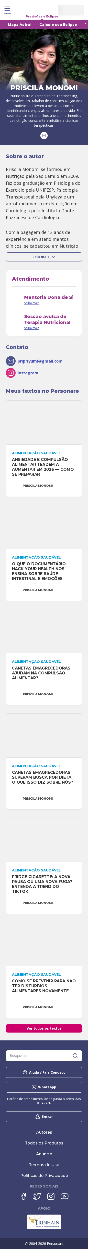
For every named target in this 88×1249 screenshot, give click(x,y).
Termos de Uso (44, 1164)
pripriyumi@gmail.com (40, 361)
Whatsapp (47, 1087)
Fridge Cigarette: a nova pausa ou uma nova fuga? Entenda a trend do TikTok (42, 884)
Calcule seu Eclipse (58, 24)
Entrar (47, 1116)
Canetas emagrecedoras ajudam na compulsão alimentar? (42, 673)
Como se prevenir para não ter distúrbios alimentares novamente (44, 986)
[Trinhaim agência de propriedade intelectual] (44, 1228)
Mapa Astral (20, 24)
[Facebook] (23, 1196)
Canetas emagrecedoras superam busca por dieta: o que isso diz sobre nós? (43, 777)
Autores (44, 1132)
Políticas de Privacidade (44, 1175)
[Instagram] (51, 1196)
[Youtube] (64, 1196)
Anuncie (44, 1154)
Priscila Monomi (38, 485)
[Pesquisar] (75, 1056)
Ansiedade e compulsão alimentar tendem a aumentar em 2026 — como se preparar (43, 467)
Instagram (28, 373)
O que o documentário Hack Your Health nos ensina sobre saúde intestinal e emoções (39, 571)
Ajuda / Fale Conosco (47, 1072)
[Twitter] (37, 1196)
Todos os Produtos (44, 1143)
